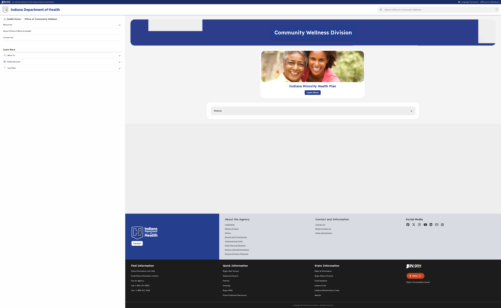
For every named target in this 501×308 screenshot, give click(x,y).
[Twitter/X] (414, 225)
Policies (226, 281)
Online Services (13, 62)
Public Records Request (235, 245)
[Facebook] (408, 225)
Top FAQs (11, 68)
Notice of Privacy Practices (236, 254)
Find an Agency (137, 281)
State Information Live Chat (143, 271)
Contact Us (8, 37)
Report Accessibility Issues (418, 282)
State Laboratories (323, 233)
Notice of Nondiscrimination (237, 249)
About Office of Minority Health (17, 31)
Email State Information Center (144, 276)
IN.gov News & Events (324, 276)
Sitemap (226, 285)
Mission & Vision (232, 229)
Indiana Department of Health (35, 10)
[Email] (437, 225)
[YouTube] (425, 225)
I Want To (11, 55)
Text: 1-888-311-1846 (140, 290)
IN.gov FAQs (228, 290)
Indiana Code (320, 285)
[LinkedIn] (431, 225)
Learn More (313, 92)
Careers (137, 243)
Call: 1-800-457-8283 (140, 285)
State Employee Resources (235, 295)
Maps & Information (323, 271)
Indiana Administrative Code (327, 290)
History (218, 110)
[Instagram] (419, 225)
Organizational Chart (234, 241)
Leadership (230, 224)
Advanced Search (230, 276)
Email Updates (321, 281)
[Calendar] (442, 225)
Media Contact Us (323, 229)
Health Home (14, 19)
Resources (7, 24)
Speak (415, 276)
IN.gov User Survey (231, 271)
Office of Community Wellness (41, 19)
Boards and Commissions (236, 237)
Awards (318, 295)
